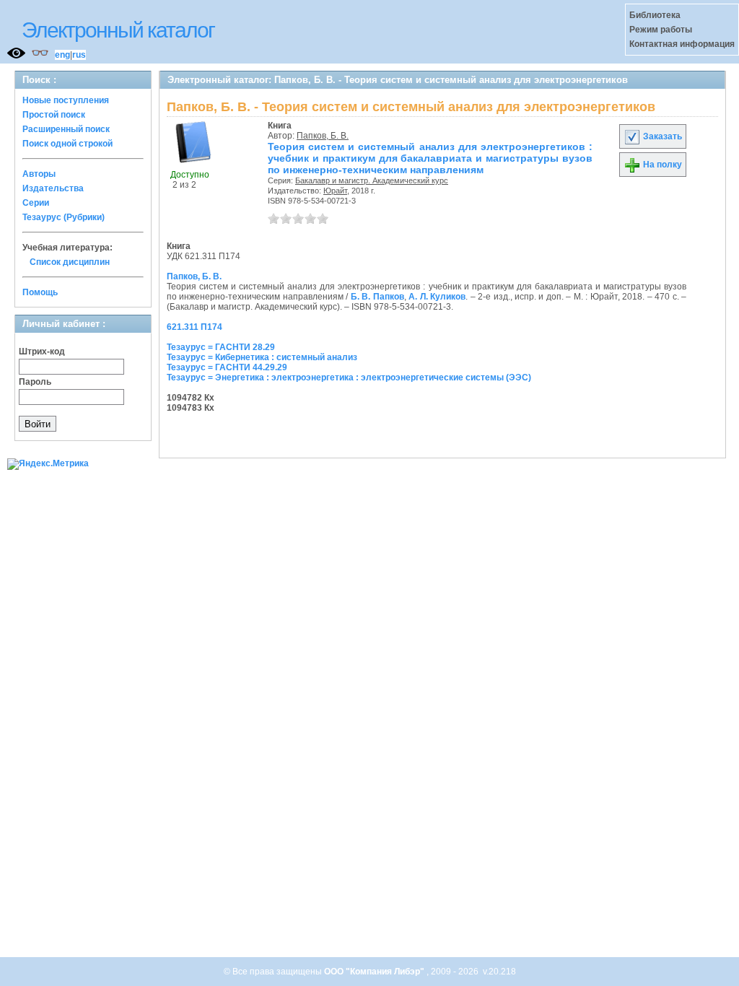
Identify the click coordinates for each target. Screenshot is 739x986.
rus (79, 55)
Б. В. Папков (377, 297)
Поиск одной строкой (67, 144)
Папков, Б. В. (323, 136)
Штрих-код (42, 351)
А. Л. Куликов (436, 297)
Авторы (39, 174)
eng (62, 55)
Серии (35, 203)
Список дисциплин (70, 262)
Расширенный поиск (66, 129)
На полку (661, 165)
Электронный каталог (118, 30)
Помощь (40, 292)
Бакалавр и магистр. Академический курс (371, 180)
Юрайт (335, 190)
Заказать (661, 136)
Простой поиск (53, 115)
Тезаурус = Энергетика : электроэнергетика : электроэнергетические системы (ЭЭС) (349, 377)
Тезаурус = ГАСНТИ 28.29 (221, 347)
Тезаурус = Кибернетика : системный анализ (262, 357)
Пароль (35, 382)
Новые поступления (65, 100)
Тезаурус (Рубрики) (63, 217)
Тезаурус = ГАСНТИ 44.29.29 (227, 367)
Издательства (53, 188)
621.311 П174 (194, 327)
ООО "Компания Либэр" (375, 972)
